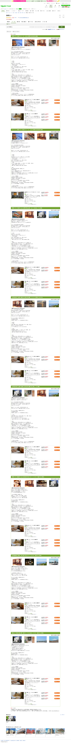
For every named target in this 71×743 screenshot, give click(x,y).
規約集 (21, 740)
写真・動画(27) (23, 21)
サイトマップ (53, 3)
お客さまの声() (38, 21)
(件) (15, 17)
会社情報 (2, 740)
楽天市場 (63, 3)
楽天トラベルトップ (9, 12)
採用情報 (17, 740)
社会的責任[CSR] (13, 740)
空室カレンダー (57, 114)
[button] (15, 716)
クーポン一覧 (44, 21)
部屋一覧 (18, 21)
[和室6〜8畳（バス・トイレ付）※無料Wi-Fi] (17, 116)
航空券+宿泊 (53, 29)
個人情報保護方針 (7, 740)
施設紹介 (8, 21)
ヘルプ (44, 3)
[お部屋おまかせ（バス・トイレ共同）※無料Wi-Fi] (17, 102)
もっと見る (62, 714)
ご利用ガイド (48, 3)
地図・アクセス (30, 21)
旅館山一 (9, 15)
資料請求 (24, 740)
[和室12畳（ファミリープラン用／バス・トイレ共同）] (17, 195)
